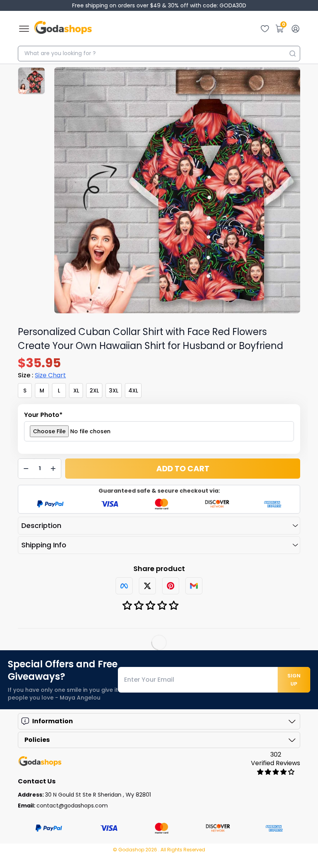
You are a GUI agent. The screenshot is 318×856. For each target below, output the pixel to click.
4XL (133, 390)
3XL (113, 390)
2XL (94, 390)
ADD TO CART (182, 468)
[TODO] (124, 585)
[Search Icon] (292, 53)
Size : (42, 375)
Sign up (294, 680)
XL (76, 390)
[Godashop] (63, 28)
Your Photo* (43, 414)
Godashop (131, 849)
